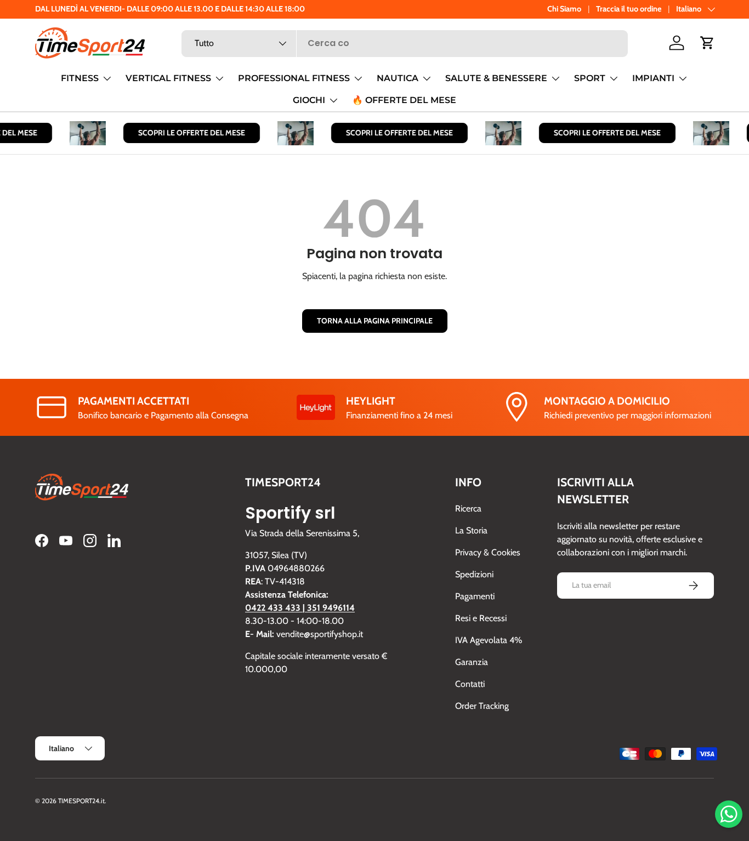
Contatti (470, 684)
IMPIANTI (653, 78)
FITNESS (80, 78)
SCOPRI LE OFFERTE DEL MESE (187, 133)
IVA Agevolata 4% (488, 640)
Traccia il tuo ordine (628, 9)
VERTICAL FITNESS (168, 78)
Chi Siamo (564, 9)
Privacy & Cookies (487, 553)
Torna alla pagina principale (375, 321)
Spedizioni (474, 575)
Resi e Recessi (481, 618)
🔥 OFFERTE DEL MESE (404, 100)
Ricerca (468, 509)
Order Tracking (482, 706)
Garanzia (471, 662)
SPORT (589, 78)
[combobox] (404, 43)
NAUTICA (397, 78)
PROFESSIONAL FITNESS (294, 78)
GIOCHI (309, 100)
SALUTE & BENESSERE (496, 78)
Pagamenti (475, 597)
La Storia (471, 531)
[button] (707, 43)
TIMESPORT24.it (81, 801)
